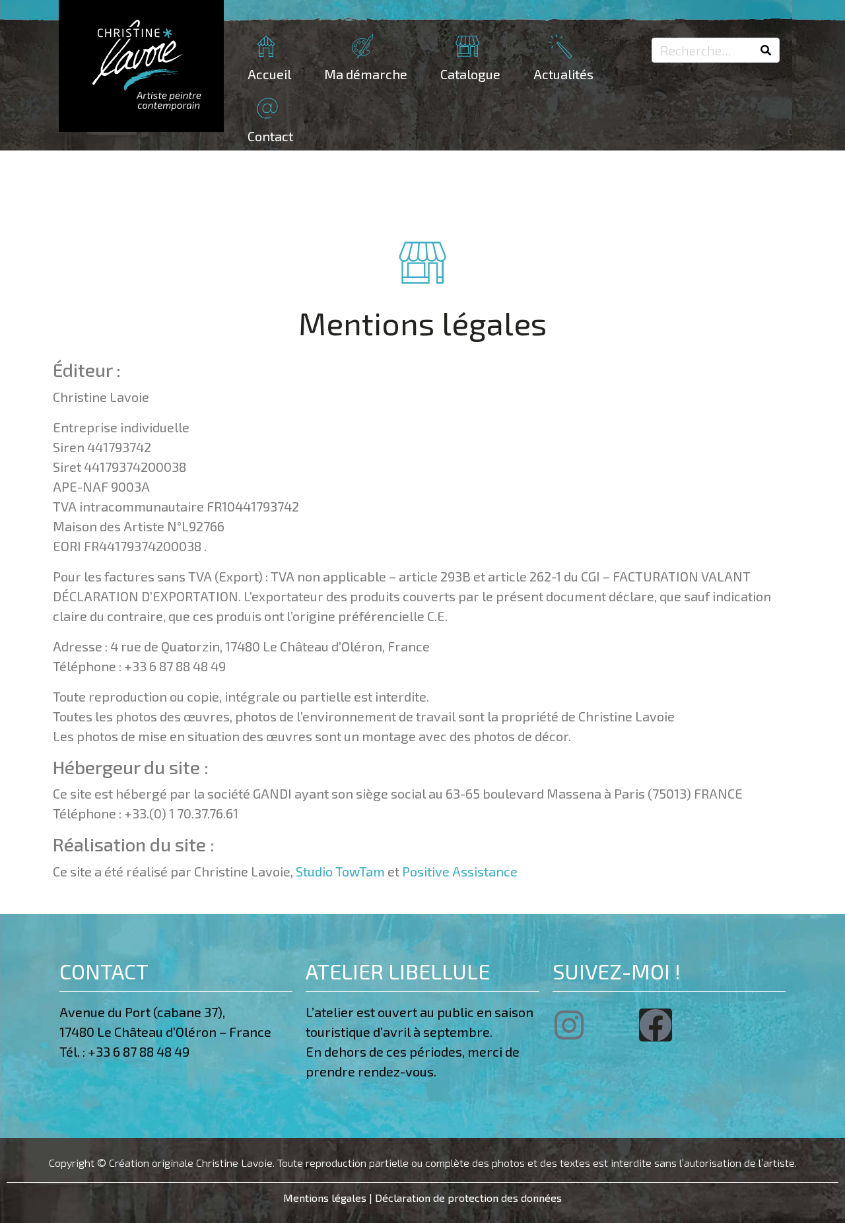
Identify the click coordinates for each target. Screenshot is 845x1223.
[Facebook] (655, 1024)
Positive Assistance (460, 871)
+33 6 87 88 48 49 (141, 1051)
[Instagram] (569, 1024)
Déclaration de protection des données (468, 1197)
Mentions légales (324, 1197)
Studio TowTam (340, 871)
